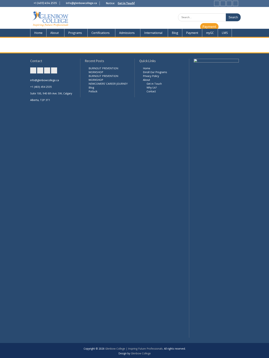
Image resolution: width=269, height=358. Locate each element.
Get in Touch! (126, 3)
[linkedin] (235, 3)
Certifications (100, 33)
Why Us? (152, 87)
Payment (209, 26)
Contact (151, 91)
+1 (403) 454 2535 (45, 3)
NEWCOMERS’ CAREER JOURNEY (108, 83)
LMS (225, 33)
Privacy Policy (151, 76)
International (153, 33)
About (54, 33)
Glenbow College (141, 353)
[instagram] (216, 3)
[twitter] (229, 3)
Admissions (127, 33)
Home (38, 33)
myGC (210, 33)
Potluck (93, 91)
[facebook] (223, 3)
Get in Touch (154, 83)
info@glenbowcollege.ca (81, 3)
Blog (175, 33)
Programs (75, 33)
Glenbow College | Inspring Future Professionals (134, 348)
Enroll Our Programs (155, 72)
